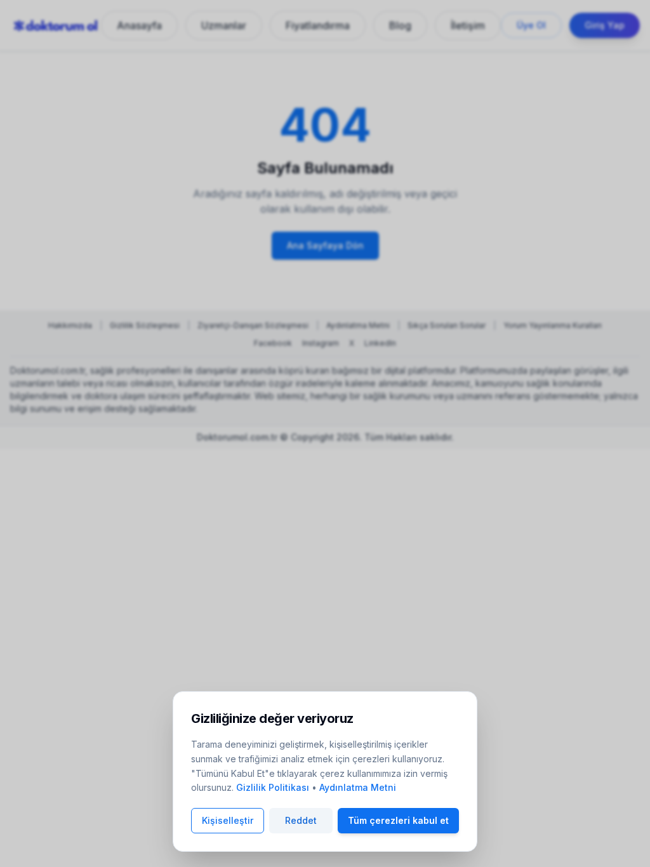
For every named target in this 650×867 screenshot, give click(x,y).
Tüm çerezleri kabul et (398, 820)
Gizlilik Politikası (272, 787)
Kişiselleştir (227, 820)
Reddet (301, 820)
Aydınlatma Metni (357, 787)
